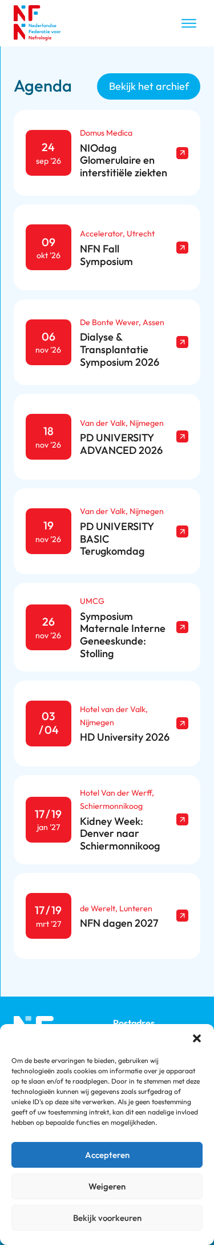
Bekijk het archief (149, 86)
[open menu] (188, 23)
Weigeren (107, 1186)
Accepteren (107, 1154)
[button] (197, 1038)
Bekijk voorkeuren (107, 1217)
